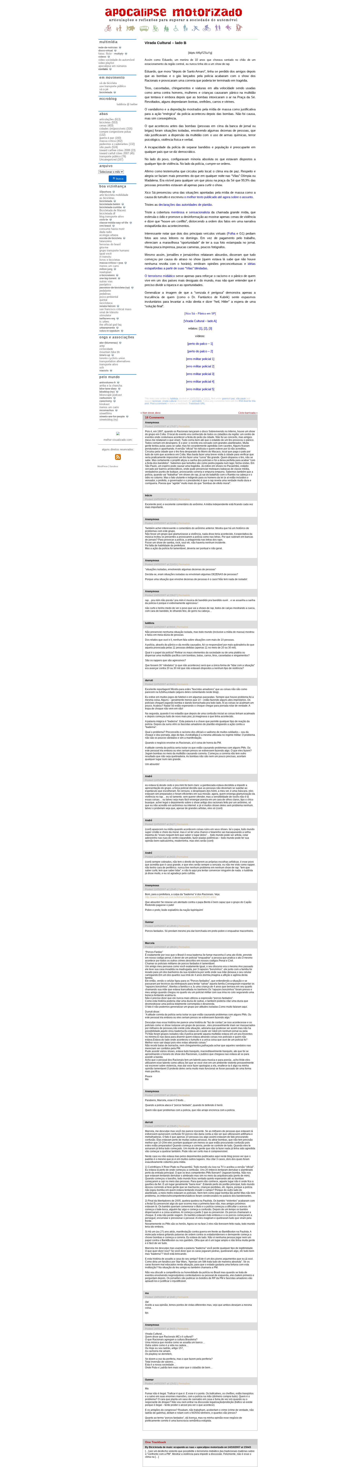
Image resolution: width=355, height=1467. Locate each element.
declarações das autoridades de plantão (185, 204)
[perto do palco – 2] (200, 351)
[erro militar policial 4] (200, 381)
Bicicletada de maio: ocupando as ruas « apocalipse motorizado (186, 1447)
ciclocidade (106, 348)
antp (102, 345)
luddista (174, 398)
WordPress (102, 466)
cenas (103, 125)
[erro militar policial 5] (200, 389)
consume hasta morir (111, 228)
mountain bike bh (109, 352)
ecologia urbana (108, 235)
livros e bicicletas (109, 259)
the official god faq (110, 324)
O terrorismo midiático (160, 276)
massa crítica (107, 140)
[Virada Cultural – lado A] (200, 321)
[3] (210, 328)
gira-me (103, 247)
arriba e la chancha (110, 385)
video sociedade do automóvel (116, 59)
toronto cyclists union (112, 358)
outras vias (106, 281)
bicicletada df (107, 213)
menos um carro (109, 265)
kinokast (104, 404)
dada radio (105, 232)
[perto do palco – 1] (200, 343)
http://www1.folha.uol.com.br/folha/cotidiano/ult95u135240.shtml (180, 897)
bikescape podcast (110, 394)
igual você (105, 253)
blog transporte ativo (111, 216)
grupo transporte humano (114, 250)
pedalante (105, 290)
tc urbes (104, 321)
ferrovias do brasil (110, 244)
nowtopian (105, 272)
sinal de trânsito (108, 312)
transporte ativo (108, 364)
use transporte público (112, 86)
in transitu (105, 256)
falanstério (105, 241)
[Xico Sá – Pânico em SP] (200, 313)
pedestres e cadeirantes (113, 144)
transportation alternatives (114, 361)
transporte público (110, 156)
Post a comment (158, 403)
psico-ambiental (108, 296)
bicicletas (105, 122)
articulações (106, 119)
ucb (101, 367)
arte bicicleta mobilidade (113, 194)
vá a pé (103, 89)
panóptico (105, 284)
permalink (197, 401)
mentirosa (177, 212)
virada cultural (169, 401)
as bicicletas (106, 198)
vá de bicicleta (108, 83)
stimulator (105, 315)
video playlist (106, 62)
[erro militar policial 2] (200, 366)
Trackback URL (197, 403)
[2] (205, 328)
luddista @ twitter (127, 104)
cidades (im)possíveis (112, 128)
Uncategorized (107, 159)
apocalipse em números (112, 66)
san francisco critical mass (115, 309)
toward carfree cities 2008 (114, 150)
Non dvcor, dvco (150, 412)
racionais (156, 401)
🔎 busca (117, 178)
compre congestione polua (115, 131)
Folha (231, 233)
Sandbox (113, 466)
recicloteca (105, 303)
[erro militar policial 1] (200, 359)
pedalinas (105, 293)
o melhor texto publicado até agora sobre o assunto (218, 197)
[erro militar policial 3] (200, 374)
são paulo (241, 398)
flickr (109, 53)
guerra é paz (228, 398)
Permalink (184, 426)
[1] (200, 328)
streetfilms (105, 413)
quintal (103, 299)
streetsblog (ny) (108, 419)
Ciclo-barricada (248, 412)
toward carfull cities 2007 (114, 153)
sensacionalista (199, 212)
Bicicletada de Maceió (112, 210)
